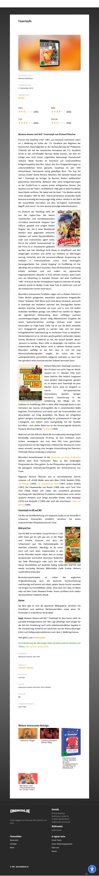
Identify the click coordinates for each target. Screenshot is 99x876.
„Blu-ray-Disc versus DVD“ (37, 646)
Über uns (55, 847)
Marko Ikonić (56, 830)
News (12, 847)
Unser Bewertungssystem (62, 844)
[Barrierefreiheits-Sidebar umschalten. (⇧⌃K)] (92, 869)
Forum (54, 851)
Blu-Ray (21, 98)
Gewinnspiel (39, 637)
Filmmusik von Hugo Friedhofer (65, 457)
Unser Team (56, 840)
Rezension (14, 840)
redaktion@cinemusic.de (61, 822)
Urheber (13, 844)
